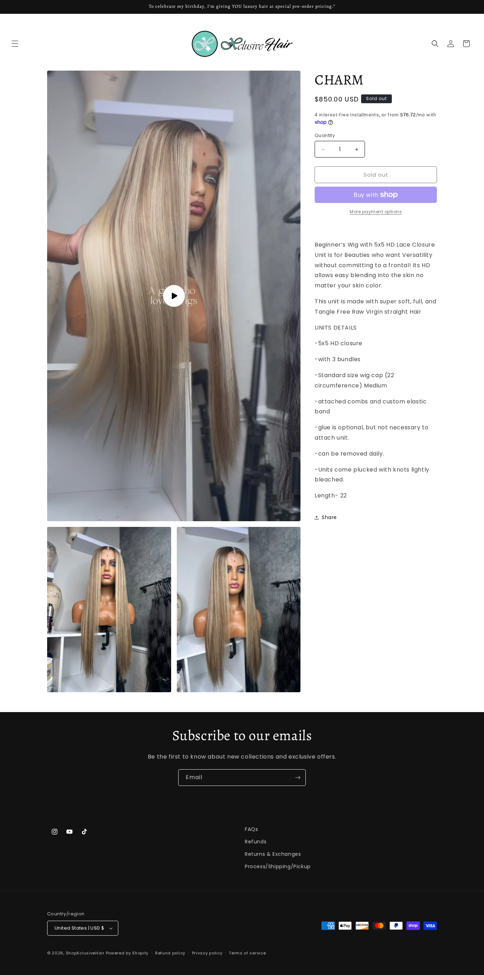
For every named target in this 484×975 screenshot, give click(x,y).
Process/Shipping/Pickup (278, 866)
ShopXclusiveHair (85, 953)
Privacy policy (207, 953)
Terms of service (247, 953)
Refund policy (170, 953)
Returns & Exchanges (273, 854)
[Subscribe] (297, 777)
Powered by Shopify (127, 953)
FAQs (251, 829)
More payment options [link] (376, 212)
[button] (15, 43)
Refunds (255, 841)
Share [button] (329, 517)
